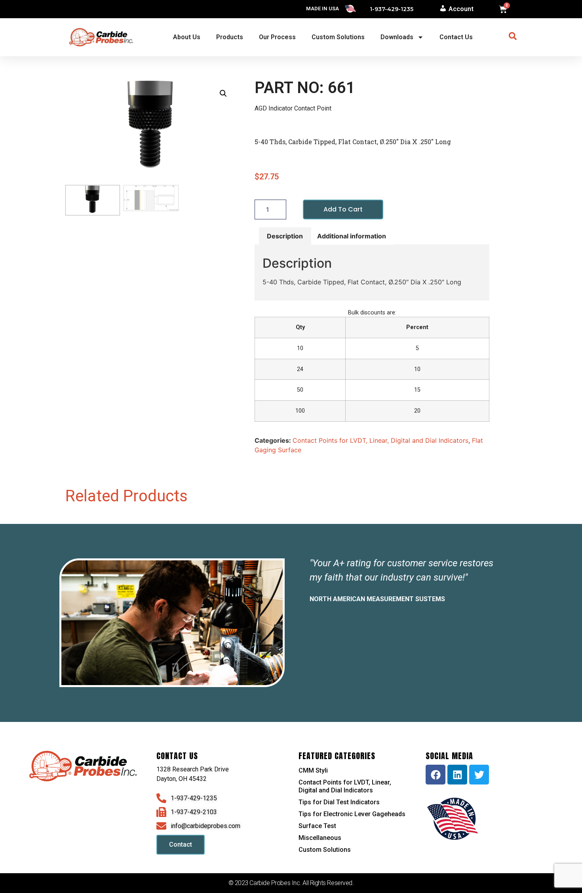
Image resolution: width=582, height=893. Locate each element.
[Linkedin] (457, 774)
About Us (186, 37)
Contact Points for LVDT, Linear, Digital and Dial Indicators (380, 440)
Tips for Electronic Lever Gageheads (352, 814)
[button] (223, 93)
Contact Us (456, 37)
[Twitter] (479, 774)
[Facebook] (435, 774)
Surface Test (317, 826)
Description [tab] (285, 236)
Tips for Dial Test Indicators (339, 802)
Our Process (277, 37)
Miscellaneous (320, 838)
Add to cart (343, 209)
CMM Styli (313, 770)
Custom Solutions (338, 37)
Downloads (396, 37)
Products (229, 37)
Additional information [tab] (351, 236)
